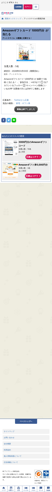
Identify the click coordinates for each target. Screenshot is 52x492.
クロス (33, 490)
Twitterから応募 (21, 100)
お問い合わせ (9, 437)
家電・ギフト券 (23, 103)
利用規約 (7, 450)
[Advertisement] (26, 300)
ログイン (28, 7)
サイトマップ (9, 431)
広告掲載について (11, 462)
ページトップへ (26, 421)
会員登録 (18, 7)
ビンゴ (41, 490)
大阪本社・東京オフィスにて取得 (41, 482)
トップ (4, 490)
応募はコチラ (34, 156)
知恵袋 (48, 490)
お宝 (18, 490)
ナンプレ (26, 490)
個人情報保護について (12, 456)
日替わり (11, 490)
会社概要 (7, 444)
